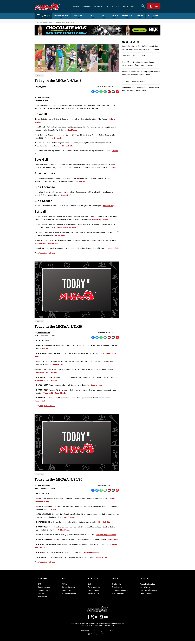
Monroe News (101, 557)
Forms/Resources (69, 593)
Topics (42, 22)
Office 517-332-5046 (86, 625)
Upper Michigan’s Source (106, 535)
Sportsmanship (43, 596)
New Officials (145, 587)
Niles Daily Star (68, 146)
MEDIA (115, 578)
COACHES (93, 578)
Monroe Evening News (67, 227)
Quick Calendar (68, 590)
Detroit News (60, 235)
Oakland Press (71, 130)
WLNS (45, 349)
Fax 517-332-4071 (98, 625)
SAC (39, 584)
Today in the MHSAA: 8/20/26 (133, 81)
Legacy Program (146, 593)
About (125, 6)
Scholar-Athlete (44, 587)
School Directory (68, 587)
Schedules (86, 6)
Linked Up (49, 22)
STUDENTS (43, 578)
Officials (115, 6)
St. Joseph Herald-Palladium (46, 380)
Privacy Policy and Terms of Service (104, 631)
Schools (98, 6)
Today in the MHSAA (47, 253)
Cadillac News (112, 540)
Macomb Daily (108, 206)
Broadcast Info (118, 587)
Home (36, 22)
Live (106, 6)
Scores (76, 6)
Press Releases (118, 593)
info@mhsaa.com (109, 625)
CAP (89, 584)
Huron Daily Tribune (100, 220)
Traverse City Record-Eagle (46, 372)
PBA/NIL (41, 593)
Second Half (111, 168)
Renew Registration (147, 584)
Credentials (116, 584)
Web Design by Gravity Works (99, 634)
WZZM (53, 509)
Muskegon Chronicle (53, 138)
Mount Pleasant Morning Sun (46, 243)
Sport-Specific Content (148, 590)
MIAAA (64, 584)
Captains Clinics (44, 590)
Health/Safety (93, 590)
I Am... (133, 6)
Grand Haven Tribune (66, 517)
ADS (64, 578)
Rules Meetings (94, 587)
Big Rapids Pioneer (91, 552)
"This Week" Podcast (120, 590)
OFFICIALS (145, 578)
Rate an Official (94, 593)
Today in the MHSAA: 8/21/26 (133, 56)
